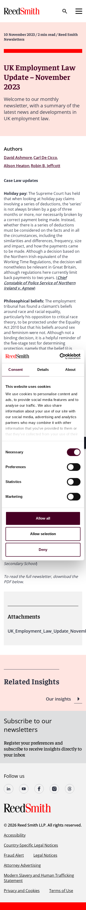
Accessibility (15, 835)
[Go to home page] (22, 11)
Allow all (43, 518)
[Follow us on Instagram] (54, 789)
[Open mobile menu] (78, 11)
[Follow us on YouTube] (24, 789)
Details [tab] (43, 369)
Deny (43, 550)
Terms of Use (61, 890)
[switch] (74, 467)
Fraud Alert (14, 855)
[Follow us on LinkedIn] (8, 789)
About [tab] (70, 369)
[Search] (65, 11)
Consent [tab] (15, 369)
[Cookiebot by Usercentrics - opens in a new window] (61, 356)
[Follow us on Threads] (70, 789)
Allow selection (43, 534)
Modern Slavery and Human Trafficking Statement (39, 878)
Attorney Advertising (22, 865)
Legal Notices (45, 855)
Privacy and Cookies (22, 890)
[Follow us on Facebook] (39, 789)
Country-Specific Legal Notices (31, 845)
